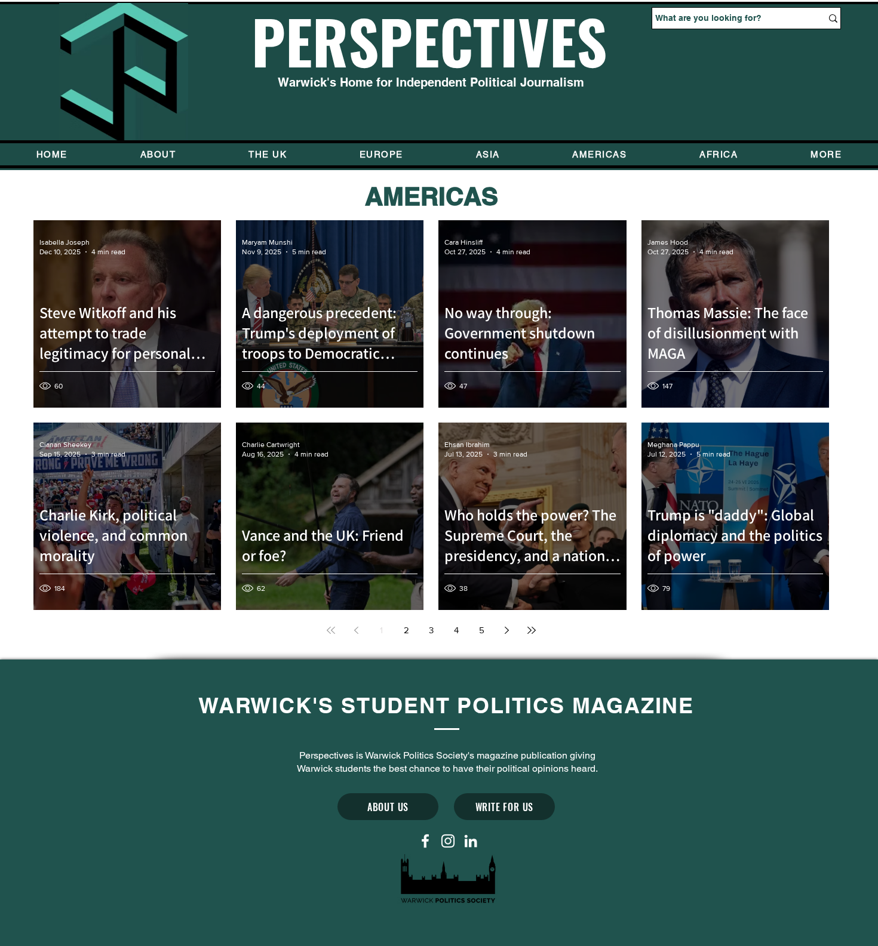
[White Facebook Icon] (425, 841)
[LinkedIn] (471, 841)
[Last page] (531, 630)
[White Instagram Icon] (448, 841)
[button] (826, 154)
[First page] (331, 630)
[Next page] (506, 630)
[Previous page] (356, 630)
